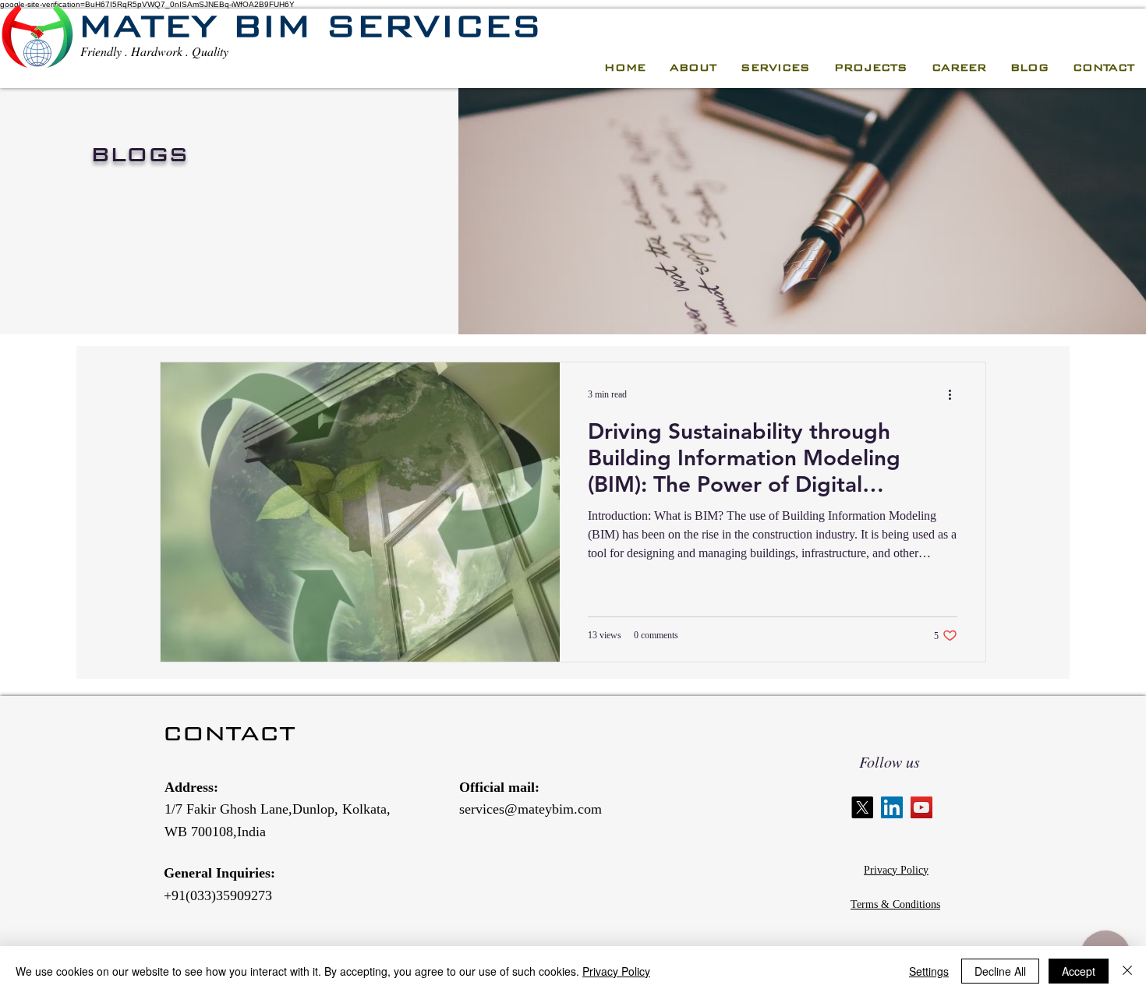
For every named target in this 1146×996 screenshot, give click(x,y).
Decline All (1000, 971)
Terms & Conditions (895, 904)
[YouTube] (921, 807)
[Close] (1127, 971)
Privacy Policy (896, 870)
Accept (1078, 971)
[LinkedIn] (892, 807)
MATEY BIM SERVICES (310, 25)
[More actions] (955, 394)
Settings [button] (929, 971)
